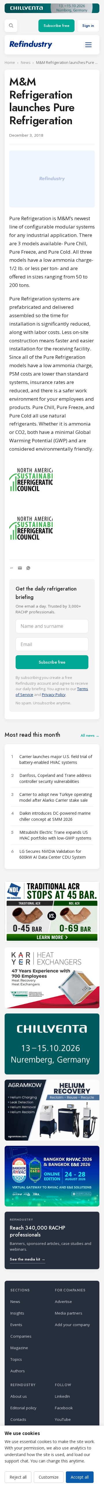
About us (18, 1396)
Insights (17, 1313)
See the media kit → (27, 1259)
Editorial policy (23, 1407)
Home (10, 62)
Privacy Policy (54, 694)
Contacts (18, 1419)
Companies (20, 1336)
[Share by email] (20, 568)
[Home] (31, 45)
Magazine (19, 1347)
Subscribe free (56, 25)
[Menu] (88, 44)
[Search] (11, 25)
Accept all (80, 1477)
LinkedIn (62, 1396)
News (25, 62)
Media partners (68, 1313)
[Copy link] (11, 568)
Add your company (72, 1324)
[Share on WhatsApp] (28, 568)
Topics (16, 1359)
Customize (49, 1477)
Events (16, 1324)
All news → (90, 735)
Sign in (88, 25)
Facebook (64, 1407)
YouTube (63, 1419)
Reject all (18, 1477)
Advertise (63, 1301)
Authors (17, 1370)
